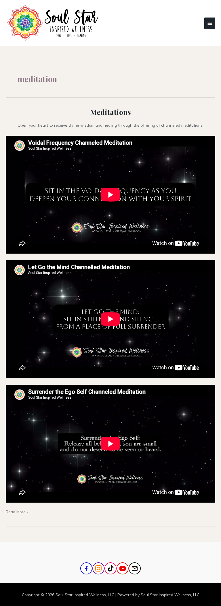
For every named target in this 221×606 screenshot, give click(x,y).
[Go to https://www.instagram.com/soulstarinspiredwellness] (98, 568)
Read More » (17, 511)
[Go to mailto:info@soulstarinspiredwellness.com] (135, 568)
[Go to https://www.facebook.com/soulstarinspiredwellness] (86, 568)
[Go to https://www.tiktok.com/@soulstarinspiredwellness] (110, 568)
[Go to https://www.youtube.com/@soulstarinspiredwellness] (123, 568)
